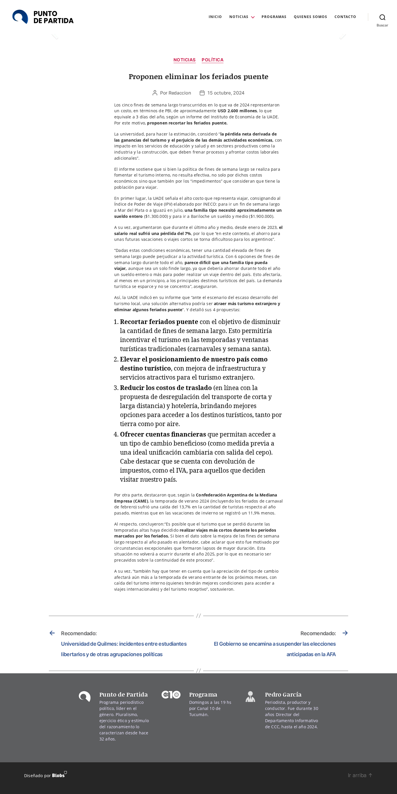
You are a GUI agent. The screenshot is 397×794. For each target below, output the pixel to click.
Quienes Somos (310, 17)
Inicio (215, 17)
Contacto (345, 17)
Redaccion (180, 93)
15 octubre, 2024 (226, 93)
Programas (274, 17)
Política (212, 60)
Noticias (238, 17)
